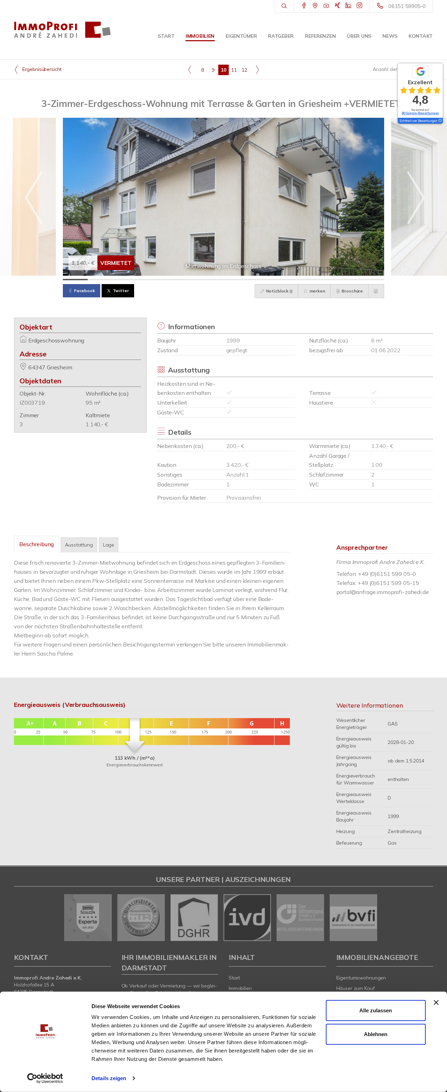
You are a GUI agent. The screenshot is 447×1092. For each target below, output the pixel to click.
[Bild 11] (322, 279)
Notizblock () (279, 291)
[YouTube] (326, 5)
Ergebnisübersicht (41, 69)
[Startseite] (62, 29)
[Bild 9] (273, 279)
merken (316, 291)
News (389, 36)
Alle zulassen (375, 1010)
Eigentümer (241, 36)
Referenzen (320, 36)
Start (166, 36)
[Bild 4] (149, 279)
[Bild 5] (174, 279)
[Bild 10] (297, 279)
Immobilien (200, 36)
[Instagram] (359, 5)
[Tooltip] (440, 120)
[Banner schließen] (436, 1002)
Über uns (359, 36)
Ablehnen (375, 1034)
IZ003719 (32, 402)
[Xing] (337, 5)
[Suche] (284, 6)
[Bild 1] (75, 279)
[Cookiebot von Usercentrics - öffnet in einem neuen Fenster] (45, 1078)
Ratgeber (281, 36)
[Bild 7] (223, 279)
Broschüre (352, 291)
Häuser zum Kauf (355, 988)
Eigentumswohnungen (361, 978)
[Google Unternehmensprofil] (315, 5)
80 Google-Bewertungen (420, 113)
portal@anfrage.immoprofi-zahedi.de (382, 591)
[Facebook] (304, 5)
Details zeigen (108, 1078)
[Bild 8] (248, 279)
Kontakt (421, 36)
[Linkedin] (348, 5)
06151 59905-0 (407, 6)
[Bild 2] (100, 279)
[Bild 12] (347, 279)
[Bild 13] (371, 279)
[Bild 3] (124, 279)
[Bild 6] (198, 279)
